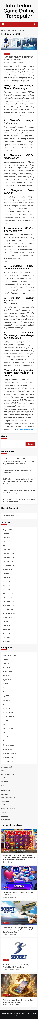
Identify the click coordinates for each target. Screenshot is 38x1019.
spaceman (4, 794)
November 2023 (8, 641)
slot (2, 785)
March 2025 (7, 589)
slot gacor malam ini (8, 808)
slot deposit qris (6, 767)
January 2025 (7, 597)
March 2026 (7, 550)
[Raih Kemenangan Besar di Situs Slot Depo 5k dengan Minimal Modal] (19, 985)
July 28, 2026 (13, 897)
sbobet (5, 684)
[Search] (34, 24)
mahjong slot (7, 671)
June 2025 (6, 577)
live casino (6, 667)
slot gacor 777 (8, 712)
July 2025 (6, 573)
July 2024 (6, 621)
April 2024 (6, 633)
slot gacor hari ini (9, 716)
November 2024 (8, 605)
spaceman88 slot (9, 757)
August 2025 (7, 569)
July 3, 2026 (13, 1004)
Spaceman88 (7, 749)
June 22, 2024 (20, 63)
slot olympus (5, 801)
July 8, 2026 (13, 969)
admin (5, 862)
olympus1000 (7, 680)
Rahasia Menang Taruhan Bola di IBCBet (18, 58)
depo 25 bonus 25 (7, 774)
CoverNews (29, 1013)
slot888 (5, 737)
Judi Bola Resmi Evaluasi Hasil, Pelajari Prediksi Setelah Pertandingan (19, 491)
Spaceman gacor (8, 745)
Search (4, 436)
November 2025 (8, 558)
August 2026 (7, 530)
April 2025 (6, 585)
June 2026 (6, 538)
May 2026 (6, 542)
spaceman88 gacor (9, 753)
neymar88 (6, 675)
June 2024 (6, 625)
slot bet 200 (7, 700)
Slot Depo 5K (7, 704)
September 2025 (9, 565)
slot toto (4, 778)
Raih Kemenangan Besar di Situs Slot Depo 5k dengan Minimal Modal (19, 500)
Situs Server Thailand (10, 688)
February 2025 (8, 593)
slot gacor (6, 708)
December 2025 (8, 554)
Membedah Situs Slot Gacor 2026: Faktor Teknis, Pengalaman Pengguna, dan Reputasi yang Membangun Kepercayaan (18, 461)
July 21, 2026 (13, 934)
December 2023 (8, 637)
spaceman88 (5, 819)
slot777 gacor (8, 729)
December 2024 (8, 601)
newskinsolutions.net (24, 429)
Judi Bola (7, 54)
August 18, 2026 (14, 862)
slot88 (5, 733)
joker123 (4, 781)
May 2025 (6, 581)
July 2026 (6, 534)
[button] (3, 24)
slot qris (6, 720)
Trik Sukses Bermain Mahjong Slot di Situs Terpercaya (17, 471)
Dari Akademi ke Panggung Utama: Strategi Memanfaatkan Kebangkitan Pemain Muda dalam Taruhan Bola (18, 481)
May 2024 (6, 629)
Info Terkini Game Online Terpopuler (19, 11)
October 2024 (8, 609)
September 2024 (9, 613)
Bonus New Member (10, 655)
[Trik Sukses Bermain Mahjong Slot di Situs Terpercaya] (19, 878)
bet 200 (4, 770)
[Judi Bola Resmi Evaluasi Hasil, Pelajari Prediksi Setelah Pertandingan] (19, 950)
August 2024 (7, 617)
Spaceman (6, 741)
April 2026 (6, 546)
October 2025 (8, 561)
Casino (5, 659)
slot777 (5, 724)
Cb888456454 (10, 63)
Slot (4, 692)
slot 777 (6, 696)
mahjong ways (6, 790)
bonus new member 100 (9, 797)
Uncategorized (8, 761)
